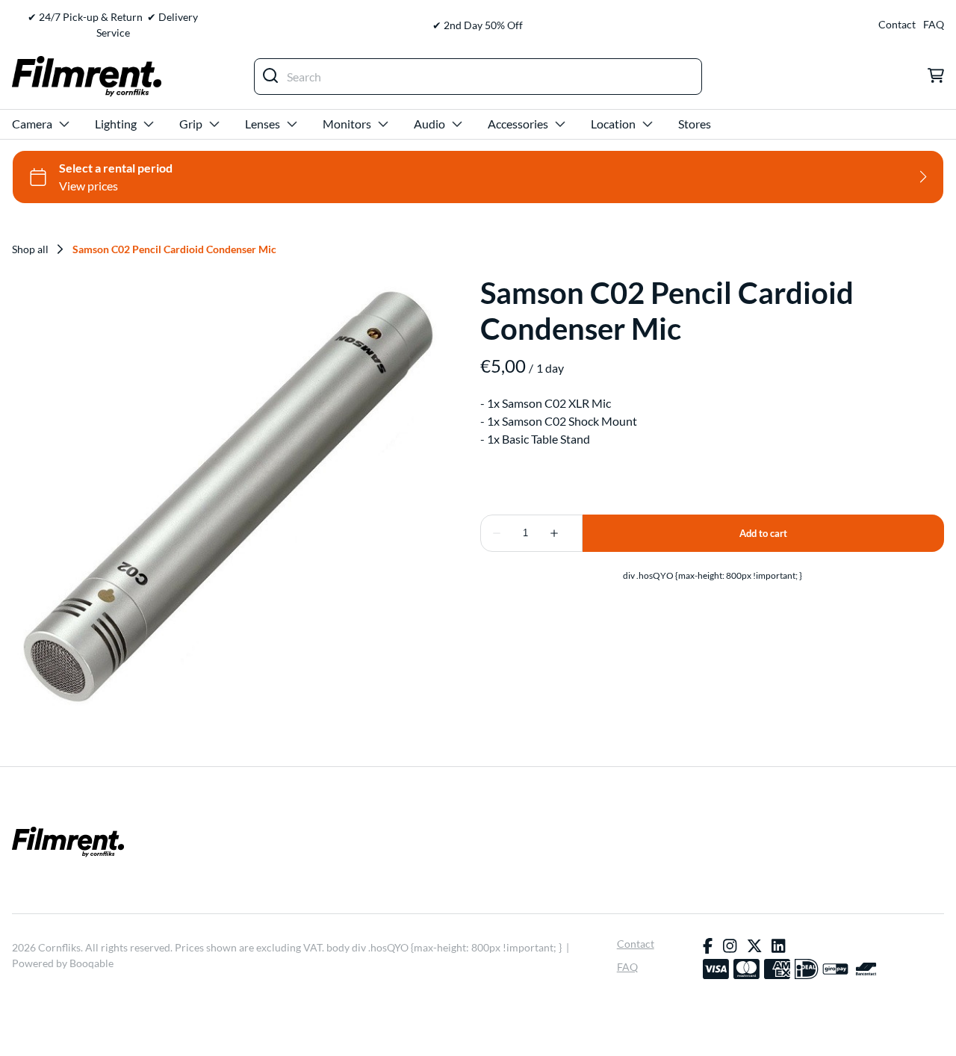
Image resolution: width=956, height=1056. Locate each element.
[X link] (754, 946)
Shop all (30, 249)
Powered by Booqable (63, 963)
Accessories (518, 124)
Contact (897, 24)
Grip (190, 124)
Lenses (262, 124)
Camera (32, 124)
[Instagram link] (729, 946)
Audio (429, 124)
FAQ (933, 24)
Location (613, 124)
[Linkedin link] (778, 946)
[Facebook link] (708, 946)
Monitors (347, 124)
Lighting (116, 124)
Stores (694, 124)
